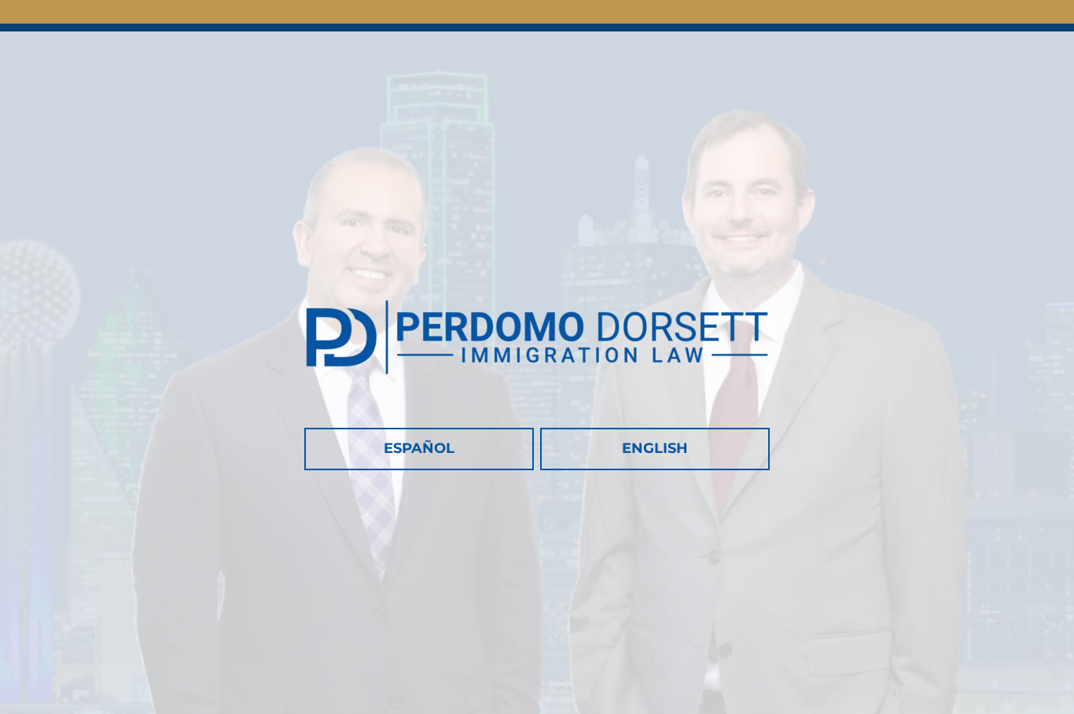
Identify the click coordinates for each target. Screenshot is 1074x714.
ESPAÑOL (419, 448)
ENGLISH (655, 448)
